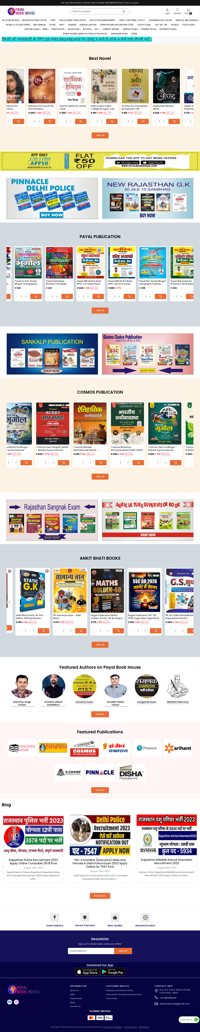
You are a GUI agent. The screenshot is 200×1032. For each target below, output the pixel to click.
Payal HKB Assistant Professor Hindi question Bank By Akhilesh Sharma (35, 282)
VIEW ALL (100, 714)
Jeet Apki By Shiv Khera (57, 105)
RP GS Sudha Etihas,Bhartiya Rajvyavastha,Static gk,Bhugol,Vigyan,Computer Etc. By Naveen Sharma (31, 617)
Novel (52, 24)
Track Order (111, 998)
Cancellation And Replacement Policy (124, 994)
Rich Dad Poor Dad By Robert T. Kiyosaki (118, 107)
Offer (134, 33)
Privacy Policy (130, 1027)
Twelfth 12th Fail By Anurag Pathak (86, 107)
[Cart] (190, 121)
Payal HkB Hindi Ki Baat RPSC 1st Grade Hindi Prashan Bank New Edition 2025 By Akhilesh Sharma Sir (159, 282)
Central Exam (31, 29)
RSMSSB (72, 24)
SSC (97, 29)
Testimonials (76, 998)
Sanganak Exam (119, 33)
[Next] (190, 98)
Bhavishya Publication (35, 20)
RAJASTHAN (73, 29)
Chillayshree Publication (72, 20)
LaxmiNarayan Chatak (160, 20)
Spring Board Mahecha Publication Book (85, 33)
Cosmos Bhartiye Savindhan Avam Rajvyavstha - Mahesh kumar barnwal (144, 448)
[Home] (21, 11)
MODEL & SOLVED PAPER (18, 24)
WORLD (174, 24)
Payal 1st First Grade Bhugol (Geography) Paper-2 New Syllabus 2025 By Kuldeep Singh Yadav (96, 282)
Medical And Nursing (187, 20)
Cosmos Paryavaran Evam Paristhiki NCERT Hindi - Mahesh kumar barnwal (30, 448)
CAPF (52, 20)
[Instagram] (16, 1002)
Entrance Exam (168, 29)
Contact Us (75, 1006)
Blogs (72, 1002)
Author (87, 29)
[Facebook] (10, 1002)
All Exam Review (10, 20)
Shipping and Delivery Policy (119, 990)
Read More (100, 895)
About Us (74, 990)
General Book (148, 29)
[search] (123, 11)
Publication (57, 29)
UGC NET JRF (161, 24)
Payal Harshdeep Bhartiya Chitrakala (126, 282)
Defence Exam (130, 29)
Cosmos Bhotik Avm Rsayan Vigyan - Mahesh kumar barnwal (106, 448)
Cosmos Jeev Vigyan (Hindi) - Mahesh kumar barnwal (70, 448)
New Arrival (39, 24)
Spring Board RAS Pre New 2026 (116, 24)
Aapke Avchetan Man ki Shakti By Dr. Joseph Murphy (26, 107)
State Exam (188, 24)
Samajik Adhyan (88, 24)
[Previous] (9, 98)
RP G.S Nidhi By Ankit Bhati (67, 615)
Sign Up (123, 950)
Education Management (103, 20)
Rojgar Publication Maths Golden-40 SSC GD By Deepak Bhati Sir (181, 617)
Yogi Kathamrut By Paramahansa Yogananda (148, 107)
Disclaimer (144, 1027)
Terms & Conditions (113, 1027)
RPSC (62, 24)
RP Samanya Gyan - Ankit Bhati (141, 617)
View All (100, 135)
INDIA (45, 29)
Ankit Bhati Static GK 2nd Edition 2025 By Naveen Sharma (104, 617)
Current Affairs (110, 29)
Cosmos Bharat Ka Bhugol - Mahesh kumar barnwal (181, 448)
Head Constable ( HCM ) (132, 20)
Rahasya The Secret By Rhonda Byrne (181, 107)
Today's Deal (144, 24)
